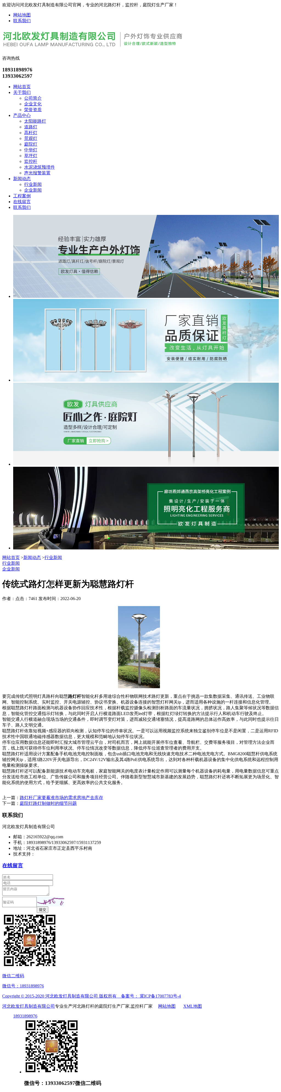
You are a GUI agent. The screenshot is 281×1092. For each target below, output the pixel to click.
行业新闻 (33, 184)
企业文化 (33, 104)
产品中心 (22, 115)
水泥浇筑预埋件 (39, 167)
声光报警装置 (37, 173)
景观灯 (30, 138)
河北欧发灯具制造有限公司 (28, 1006)
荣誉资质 (33, 109)
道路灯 (30, 127)
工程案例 (22, 196)
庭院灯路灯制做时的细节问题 (48, 803)
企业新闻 (33, 190)
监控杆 (30, 161)
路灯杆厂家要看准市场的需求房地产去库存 (61, 797)
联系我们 (22, 20)
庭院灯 (30, 144)
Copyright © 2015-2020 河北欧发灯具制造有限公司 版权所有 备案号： (71, 996)
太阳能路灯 (35, 121)
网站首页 (22, 86)
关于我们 (22, 92)
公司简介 (33, 98)
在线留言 (22, 201)
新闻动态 (22, 178)
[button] (50, 901)
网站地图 (22, 15)
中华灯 (30, 150)
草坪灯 (30, 155)
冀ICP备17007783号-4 (160, 996)
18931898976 (25, 1016)
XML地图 (192, 1006)
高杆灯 (30, 132)
